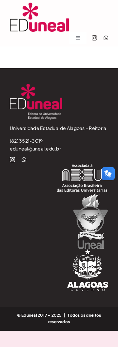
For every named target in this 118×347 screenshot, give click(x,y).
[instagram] (94, 37)
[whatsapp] (106, 37)
